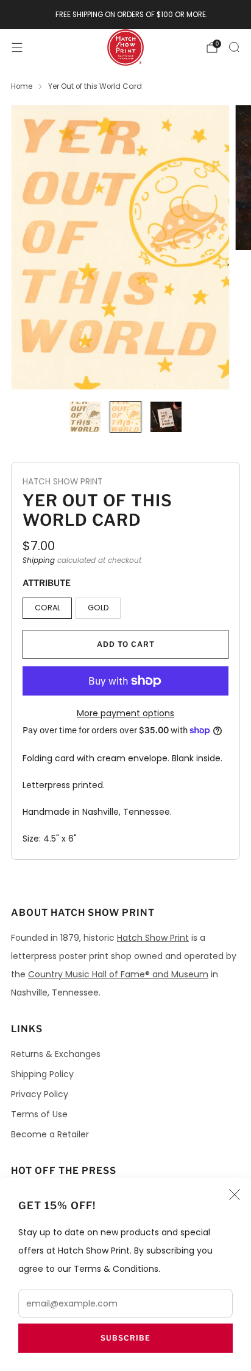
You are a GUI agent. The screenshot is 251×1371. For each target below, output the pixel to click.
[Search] (234, 47)
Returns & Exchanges (56, 1054)
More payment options (125, 713)
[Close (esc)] (234, 1194)
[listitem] (125, 14)
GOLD (98, 607)
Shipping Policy (42, 1074)
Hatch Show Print (153, 938)
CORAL (47, 607)
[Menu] (17, 47)
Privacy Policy (39, 1094)
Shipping (39, 560)
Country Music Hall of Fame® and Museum (118, 974)
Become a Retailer (50, 1134)
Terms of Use (39, 1114)
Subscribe (125, 1337)
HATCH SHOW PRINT (62, 481)
